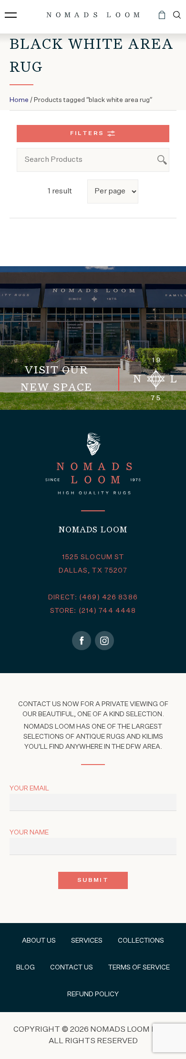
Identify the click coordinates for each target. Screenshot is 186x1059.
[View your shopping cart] (162, 19)
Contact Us (71, 967)
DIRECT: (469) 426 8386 (93, 597)
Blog (25, 967)
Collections (141, 940)
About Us (39, 940)
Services (87, 940)
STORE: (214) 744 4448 (93, 611)
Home (19, 100)
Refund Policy (93, 994)
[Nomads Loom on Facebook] (81, 640)
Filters (87, 133)
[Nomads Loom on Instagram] (104, 640)
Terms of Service (139, 967)
